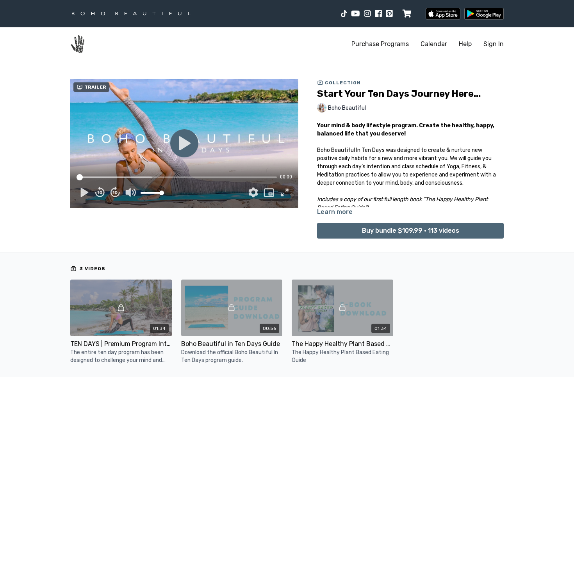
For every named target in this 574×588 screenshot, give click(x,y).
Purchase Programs (380, 44)
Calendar (434, 44)
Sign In (493, 44)
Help (465, 44)
